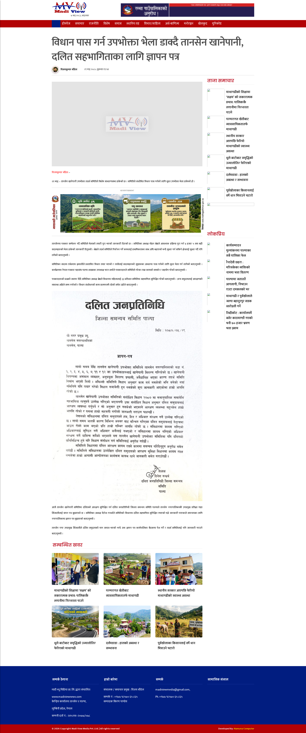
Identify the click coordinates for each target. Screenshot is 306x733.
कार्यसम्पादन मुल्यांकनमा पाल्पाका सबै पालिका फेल (238, 251)
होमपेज (66, 23)
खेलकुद (202, 23)
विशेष (106, 23)
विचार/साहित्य (152, 23)
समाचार (79, 23)
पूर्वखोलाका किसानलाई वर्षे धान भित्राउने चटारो (176, 645)
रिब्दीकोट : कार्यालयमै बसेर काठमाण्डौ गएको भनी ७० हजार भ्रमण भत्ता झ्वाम (239, 320)
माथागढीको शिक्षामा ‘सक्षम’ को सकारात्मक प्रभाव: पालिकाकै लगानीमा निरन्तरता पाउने (72, 596)
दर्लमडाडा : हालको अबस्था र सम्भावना (122, 645)
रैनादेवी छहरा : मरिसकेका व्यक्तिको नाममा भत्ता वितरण (238, 267)
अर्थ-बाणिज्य (172, 23)
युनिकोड (217, 23)
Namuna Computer (244, 729)
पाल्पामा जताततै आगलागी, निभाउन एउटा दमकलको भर (237, 284)
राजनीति (94, 23)
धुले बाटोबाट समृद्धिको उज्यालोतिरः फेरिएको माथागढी (75, 645)
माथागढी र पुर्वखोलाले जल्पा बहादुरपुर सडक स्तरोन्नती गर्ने (239, 301)
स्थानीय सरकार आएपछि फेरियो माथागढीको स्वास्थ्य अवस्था (176, 593)
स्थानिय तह (132, 23)
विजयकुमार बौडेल (69, 69)
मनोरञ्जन (188, 23)
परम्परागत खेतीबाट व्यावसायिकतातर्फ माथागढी (122, 593)
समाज (118, 23)
